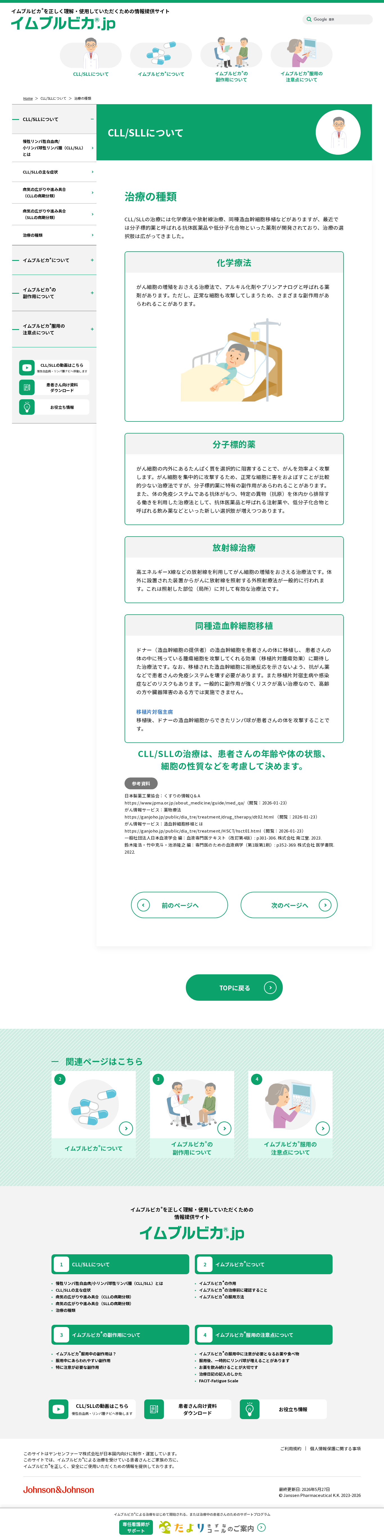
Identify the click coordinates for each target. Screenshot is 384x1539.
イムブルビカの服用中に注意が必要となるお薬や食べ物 (249, 1353)
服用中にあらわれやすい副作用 (83, 1360)
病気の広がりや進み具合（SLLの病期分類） (95, 1303)
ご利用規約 (290, 1448)
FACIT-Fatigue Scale (218, 1380)
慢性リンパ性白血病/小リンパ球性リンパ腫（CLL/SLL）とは (109, 1283)
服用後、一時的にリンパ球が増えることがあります (244, 1360)
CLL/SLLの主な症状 (73, 1290)
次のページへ (289, 904)
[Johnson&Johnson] (58, 1490)
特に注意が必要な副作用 (77, 1367)
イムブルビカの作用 (217, 1283)
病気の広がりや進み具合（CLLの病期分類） (95, 1296)
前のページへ (180, 904)
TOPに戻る (234, 987)
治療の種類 (65, 1310)
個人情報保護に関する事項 (335, 1448)
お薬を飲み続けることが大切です (228, 1367)
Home (28, 98)
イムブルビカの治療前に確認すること (233, 1290)
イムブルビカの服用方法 (221, 1296)
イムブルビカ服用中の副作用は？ (86, 1353)
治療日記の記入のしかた (220, 1374)
